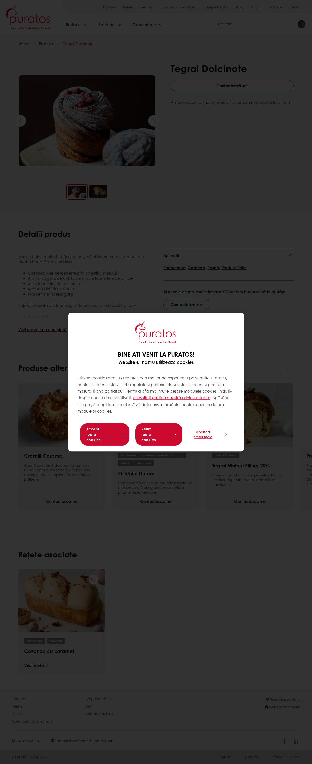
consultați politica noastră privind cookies (171, 398)
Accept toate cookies (93, 434)
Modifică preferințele (202, 434)
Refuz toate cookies (148, 434)
